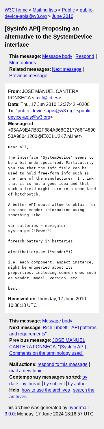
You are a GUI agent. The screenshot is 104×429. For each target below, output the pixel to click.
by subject (54, 383)
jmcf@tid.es (46, 97)
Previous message (28, 75)
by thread (30, 383)
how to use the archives (46, 390)
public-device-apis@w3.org (46, 110)
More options (22, 62)
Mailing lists (45, 9)
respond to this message (63, 364)
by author (77, 383)
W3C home (16, 9)
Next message (66, 69)
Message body (57, 56)
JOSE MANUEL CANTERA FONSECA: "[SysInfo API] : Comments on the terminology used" (48, 347)
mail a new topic (25, 370)
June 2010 (62, 16)
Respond (84, 56)
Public (68, 9)
